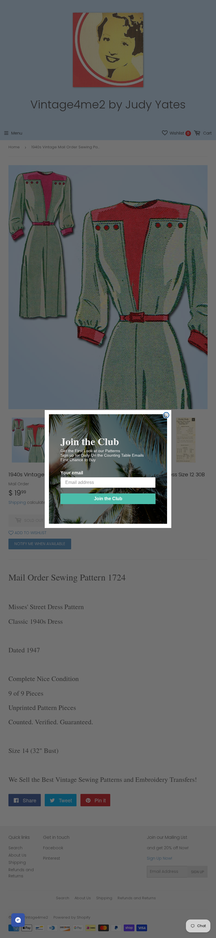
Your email (71, 472)
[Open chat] (18, 920)
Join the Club (108, 498)
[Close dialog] (166, 415)
